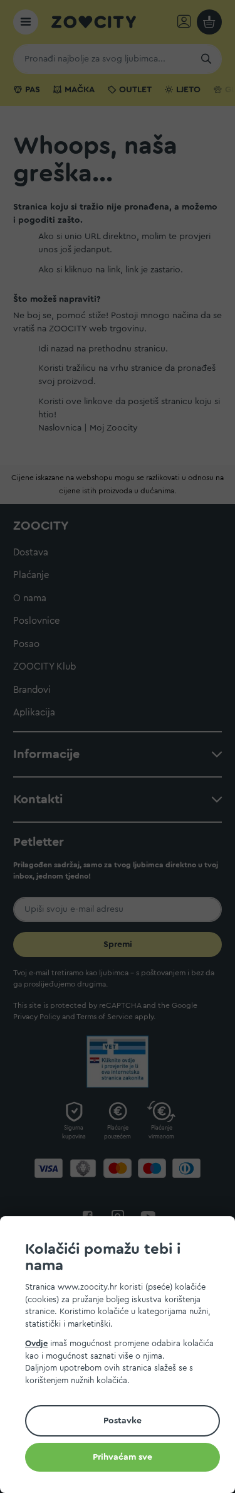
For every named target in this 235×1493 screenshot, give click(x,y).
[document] (122, 1356)
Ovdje (36, 1343)
